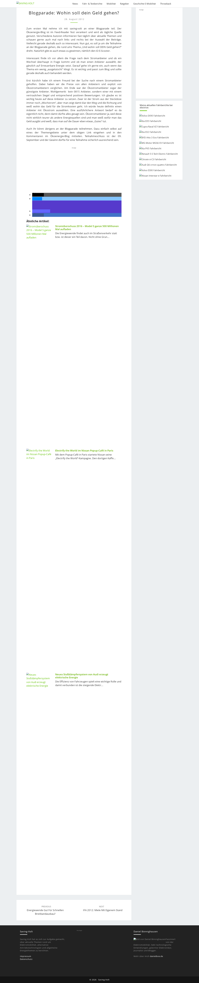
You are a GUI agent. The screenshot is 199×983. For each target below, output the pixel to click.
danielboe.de (156, 956)
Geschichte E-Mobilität (144, 3)
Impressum (25, 956)
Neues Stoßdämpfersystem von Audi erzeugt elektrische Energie (81, 676)
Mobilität (111, 3)
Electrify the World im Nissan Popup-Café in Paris (84, 450)
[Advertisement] (73, 169)
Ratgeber (124, 3)
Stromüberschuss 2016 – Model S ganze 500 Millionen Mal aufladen (87, 228)
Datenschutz (26, 959)
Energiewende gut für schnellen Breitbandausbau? (45, 910)
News (75, 3)
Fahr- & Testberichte (92, 3)
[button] (38, 194)
